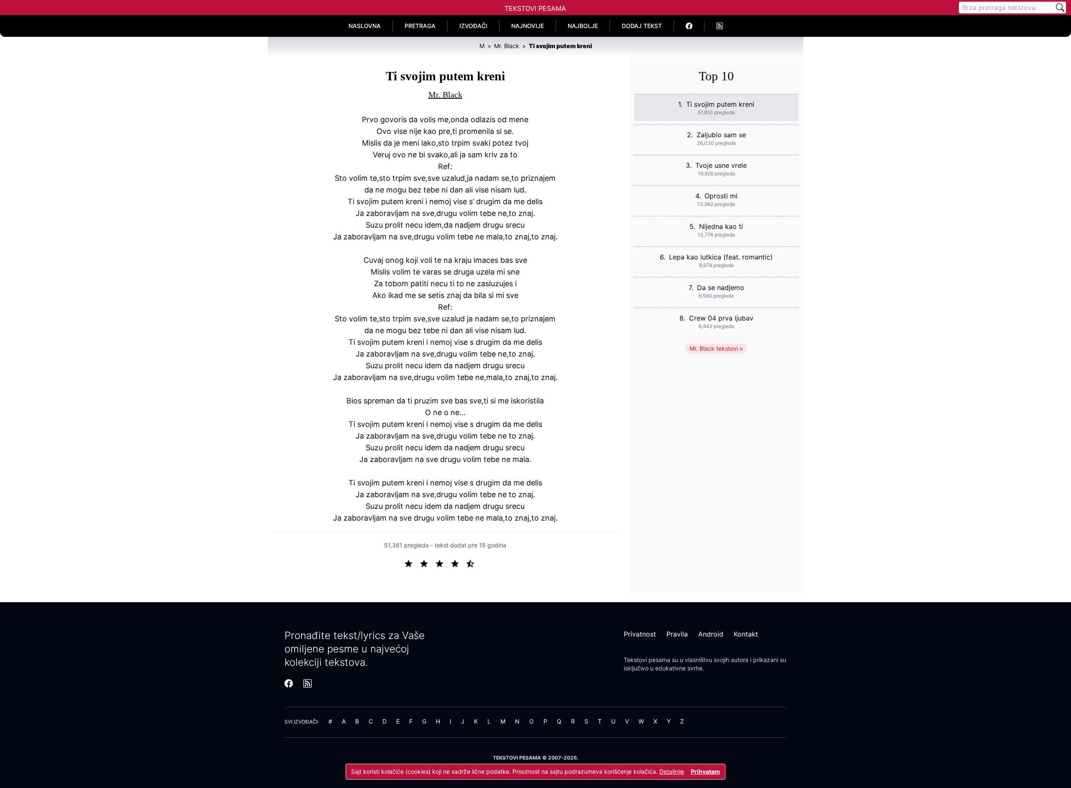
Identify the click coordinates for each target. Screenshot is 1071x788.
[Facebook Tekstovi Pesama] (689, 26)
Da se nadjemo (720, 287)
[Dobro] (458, 563)
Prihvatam (705, 771)
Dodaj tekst (642, 25)
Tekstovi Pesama (535, 8)
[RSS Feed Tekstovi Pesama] (720, 26)
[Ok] (443, 563)
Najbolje (583, 25)
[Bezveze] (427, 563)
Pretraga (420, 25)
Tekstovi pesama (647, 659)
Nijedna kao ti (721, 226)
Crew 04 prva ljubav (721, 318)
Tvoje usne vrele (721, 165)
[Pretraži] (1060, 7)
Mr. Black (445, 94)
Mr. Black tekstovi (713, 348)
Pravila (677, 634)
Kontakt (746, 634)
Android (710, 634)
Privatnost (640, 634)
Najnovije (527, 25)
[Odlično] (472, 563)
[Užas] (412, 563)
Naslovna (364, 25)
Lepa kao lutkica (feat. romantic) (721, 257)
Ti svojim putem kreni (720, 104)
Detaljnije (671, 771)
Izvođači (473, 25)
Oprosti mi (721, 196)
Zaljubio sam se (721, 135)
